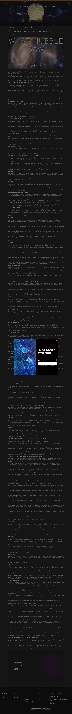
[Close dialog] (57, 340)
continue (47, 363)
